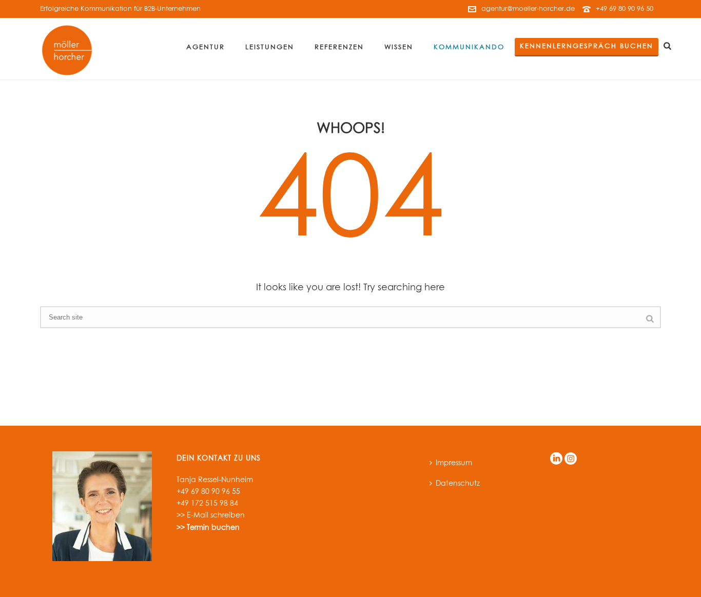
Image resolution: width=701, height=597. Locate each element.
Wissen (398, 47)
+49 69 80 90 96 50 (624, 9)
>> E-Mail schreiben (211, 515)
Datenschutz (458, 483)
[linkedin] (556, 459)
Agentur (205, 47)
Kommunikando (469, 47)
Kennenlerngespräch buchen (586, 46)
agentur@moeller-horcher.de (528, 9)
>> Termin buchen (208, 527)
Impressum (454, 463)
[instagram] (570, 459)
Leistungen (269, 47)
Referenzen (339, 47)
